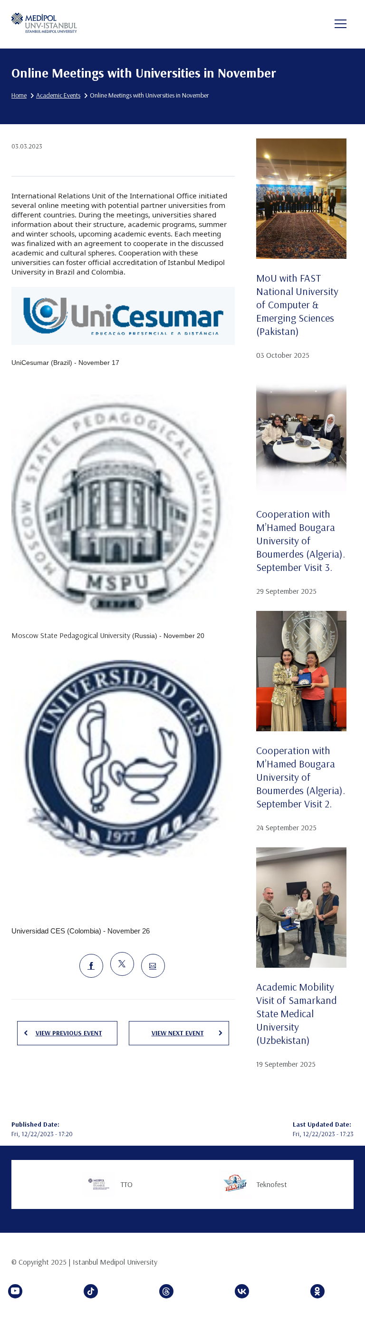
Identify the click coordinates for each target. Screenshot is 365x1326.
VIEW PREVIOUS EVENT (69, 1033)
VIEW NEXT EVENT (178, 1033)
